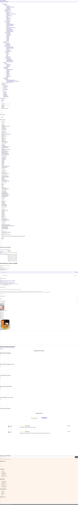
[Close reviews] (22, 1)
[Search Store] (40, 102)
